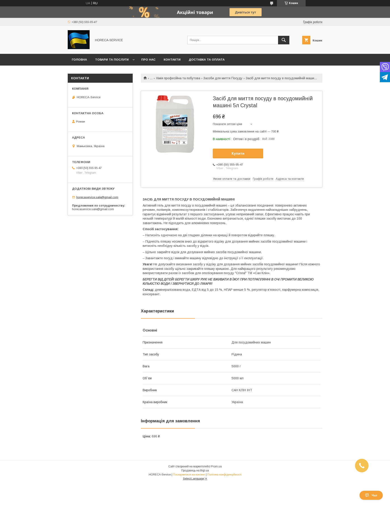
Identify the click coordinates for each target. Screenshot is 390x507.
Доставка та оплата (207, 59)
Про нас (148, 59)
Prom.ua (216, 466)
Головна (79, 59)
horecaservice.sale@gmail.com (97, 197)
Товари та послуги (112, 59)
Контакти (172, 59)
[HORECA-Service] (79, 48)
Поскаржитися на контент (189, 474)
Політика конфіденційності (224, 474)
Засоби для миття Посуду (222, 78)
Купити (238, 153)
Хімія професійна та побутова (178, 78)
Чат (374, 495)
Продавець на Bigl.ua (195, 470)
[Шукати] (283, 40)
